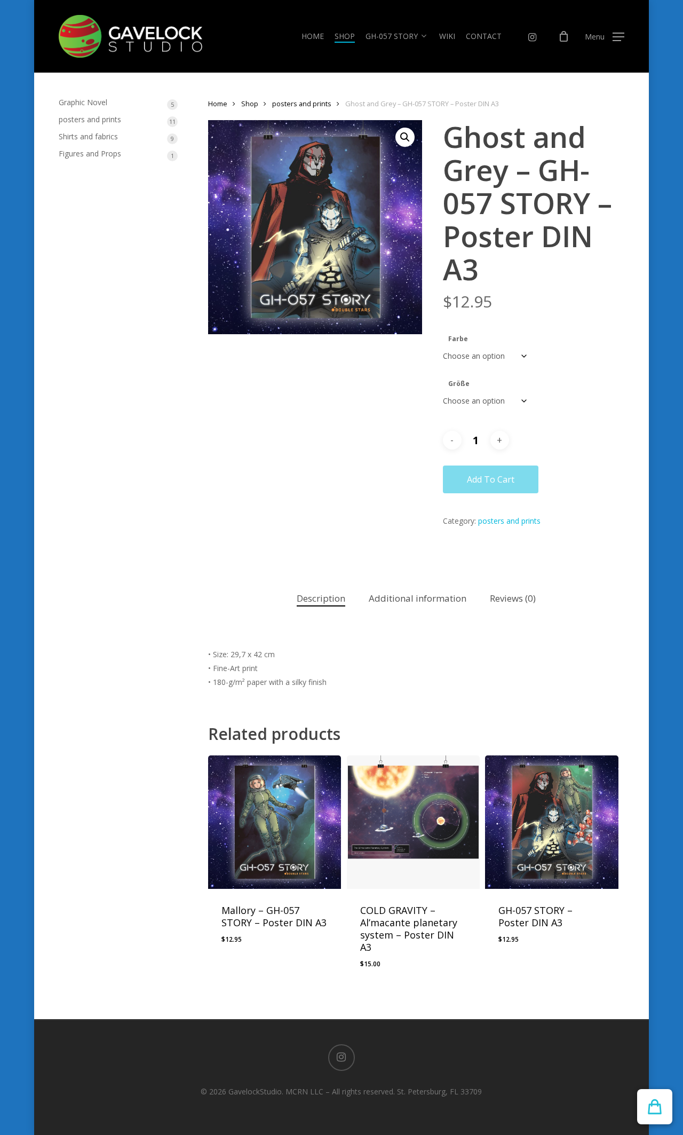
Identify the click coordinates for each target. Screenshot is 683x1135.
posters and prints (301, 103)
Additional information (417, 598)
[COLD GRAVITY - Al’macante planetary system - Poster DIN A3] (413, 822)
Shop (249, 103)
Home (217, 103)
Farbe (458, 338)
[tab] (321, 599)
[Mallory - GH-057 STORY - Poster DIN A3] (275, 822)
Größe (459, 383)
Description (321, 598)
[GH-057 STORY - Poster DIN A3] (551, 822)
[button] (604, 36)
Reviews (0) (513, 598)
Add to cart (490, 479)
